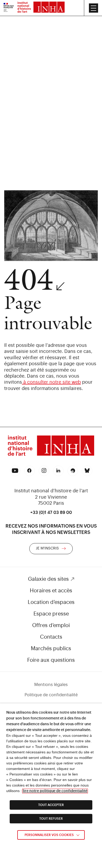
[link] (8, 7)
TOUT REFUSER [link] (51, 818)
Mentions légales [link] (51, 685)
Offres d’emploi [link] (51, 625)
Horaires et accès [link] (51, 590)
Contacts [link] (51, 637)
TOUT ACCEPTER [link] (51, 805)
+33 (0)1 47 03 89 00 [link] (51, 512)
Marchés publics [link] (51, 648)
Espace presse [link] (51, 614)
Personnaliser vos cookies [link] (49, 835)
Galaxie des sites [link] (48, 579)
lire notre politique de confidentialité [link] (55, 791)
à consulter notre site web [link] (51, 382)
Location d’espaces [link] (51, 602)
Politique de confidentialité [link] (51, 695)
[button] (93, 8)
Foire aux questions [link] (51, 660)
